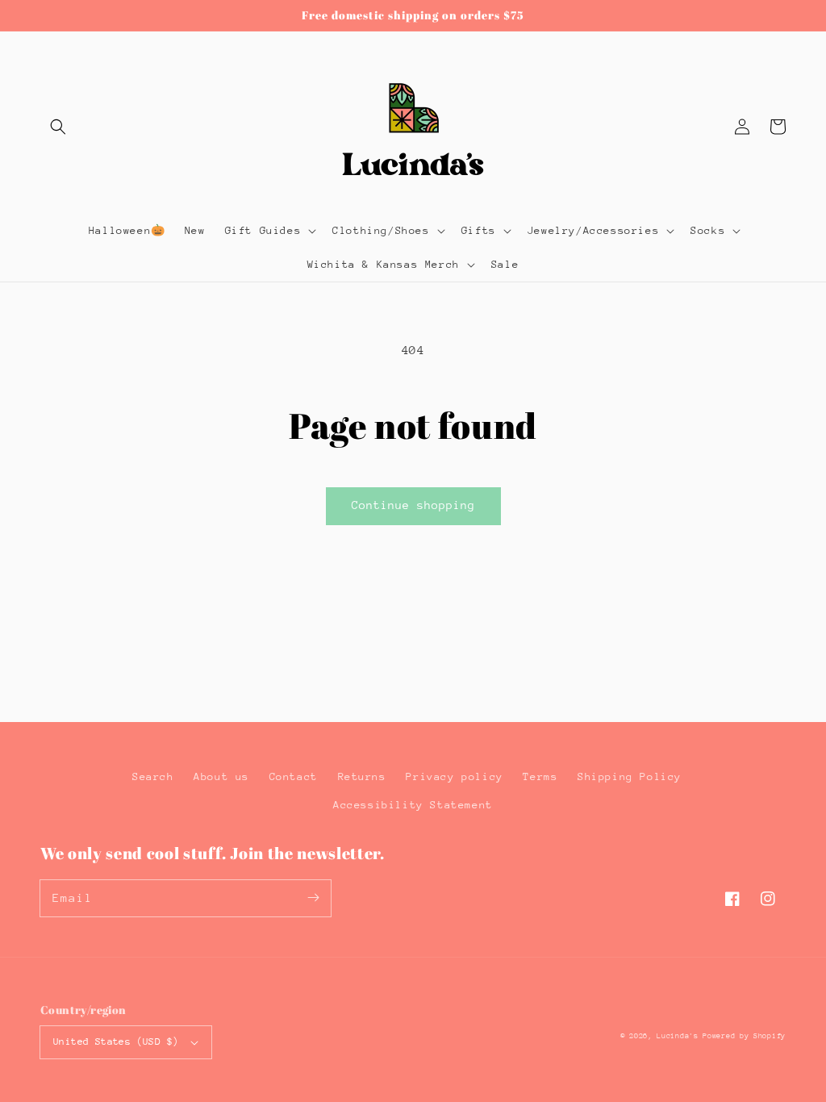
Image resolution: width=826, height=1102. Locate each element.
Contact (293, 776)
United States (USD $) (115, 1041)
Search (153, 776)
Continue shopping (413, 505)
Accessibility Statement (413, 805)
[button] (58, 126)
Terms (540, 776)
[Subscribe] (313, 898)
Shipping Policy (630, 776)
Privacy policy (454, 776)
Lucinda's (680, 1035)
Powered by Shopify (744, 1035)
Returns (362, 776)
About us (221, 776)
